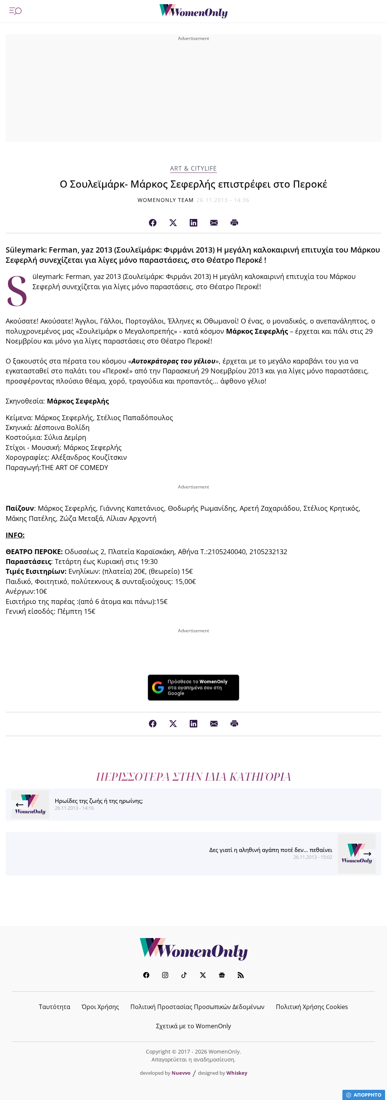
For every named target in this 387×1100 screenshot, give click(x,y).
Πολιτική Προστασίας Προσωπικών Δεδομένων (197, 1007)
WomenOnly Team (166, 199)
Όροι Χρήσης (100, 1007)
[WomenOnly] (193, 11)
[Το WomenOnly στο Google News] (222, 976)
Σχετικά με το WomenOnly (193, 1026)
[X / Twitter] (173, 223)
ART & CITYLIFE (193, 169)
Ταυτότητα (54, 1007)
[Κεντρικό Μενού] (15, 11)
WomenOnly (193, 949)
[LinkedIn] (193, 223)
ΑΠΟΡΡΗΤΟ (367, 1094)
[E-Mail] (213, 223)
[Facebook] (152, 223)
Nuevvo (181, 1072)
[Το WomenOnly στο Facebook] (146, 976)
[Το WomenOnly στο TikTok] (184, 976)
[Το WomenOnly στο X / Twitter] (203, 976)
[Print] (234, 223)
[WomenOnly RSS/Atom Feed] (240, 976)
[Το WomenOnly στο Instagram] (165, 976)
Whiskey (236, 1072)
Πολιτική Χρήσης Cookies (312, 1007)
